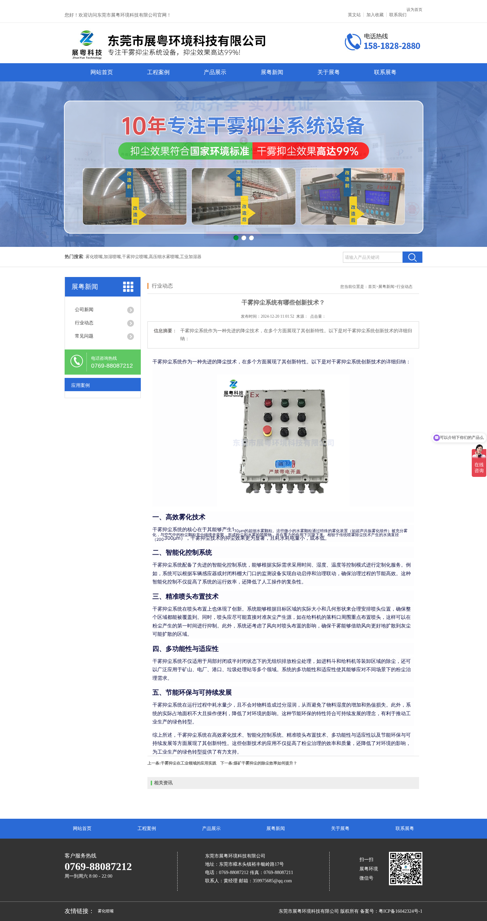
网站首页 (101, 72)
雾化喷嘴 (106, 911)
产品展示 (215, 72)
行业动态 (84, 322)
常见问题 (84, 336)
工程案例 (158, 72)
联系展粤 (385, 72)
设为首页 (414, 9)
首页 (372, 286)
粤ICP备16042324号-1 (400, 911)
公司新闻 (84, 309)
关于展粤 (328, 72)
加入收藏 (375, 14)
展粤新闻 (272, 72)
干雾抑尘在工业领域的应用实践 (188, 763)
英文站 (354, 14)
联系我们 (397, 14)
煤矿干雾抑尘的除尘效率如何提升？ (265, 763)
